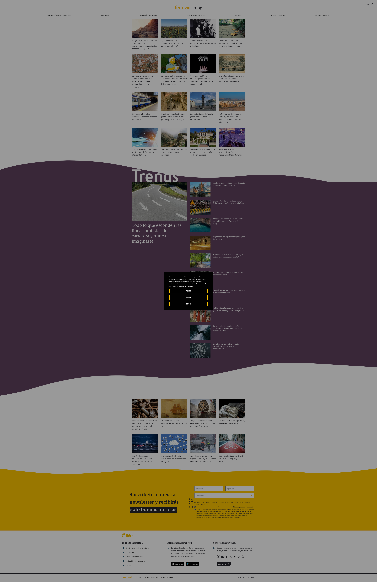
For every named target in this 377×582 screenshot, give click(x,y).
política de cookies (188, 286)
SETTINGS (189, 304)
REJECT (188, 297)
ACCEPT (188, 291)
